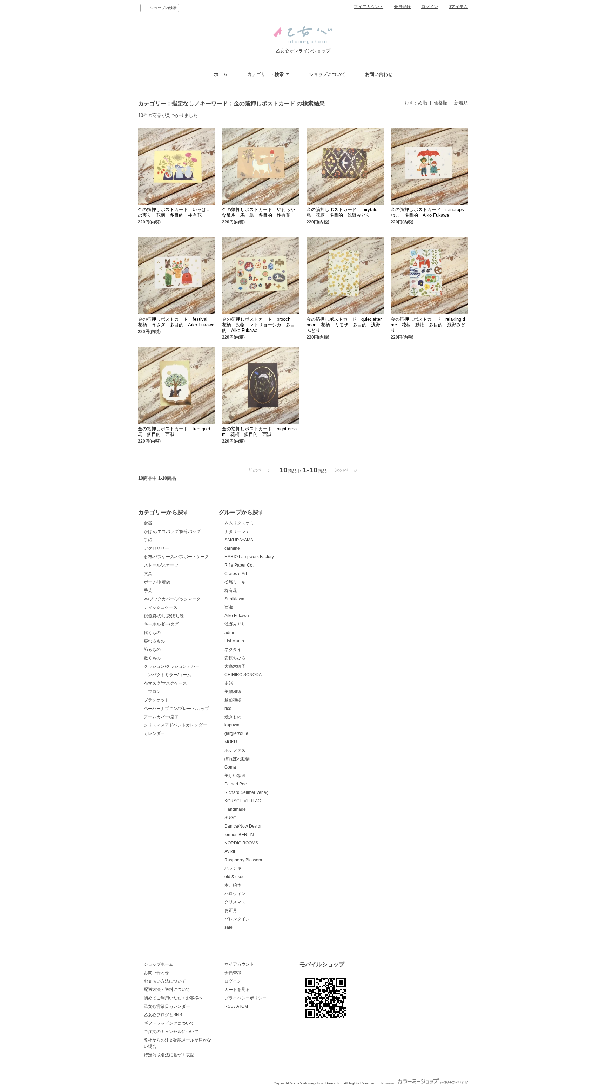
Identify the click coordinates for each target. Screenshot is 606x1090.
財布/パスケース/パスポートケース (176, 556)
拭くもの (152, 632)
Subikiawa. (234, 598)
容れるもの (154, 641)
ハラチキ (232, 868)
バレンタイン (237, 918)
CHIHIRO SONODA (243, 674)
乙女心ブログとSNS (163, 1014)
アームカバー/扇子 (161, 716)
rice (227, 708)
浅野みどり (234, 624)
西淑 (228, 607)
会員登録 (402, 6)
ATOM (242, 1006)
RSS (228, 1006)
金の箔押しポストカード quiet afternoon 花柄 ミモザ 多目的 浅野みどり (344, 324)
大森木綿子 (234, 666)
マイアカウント (368, 6)
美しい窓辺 (234, 775)
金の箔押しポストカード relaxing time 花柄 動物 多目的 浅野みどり (428, 324)
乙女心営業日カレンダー (167, 1006)
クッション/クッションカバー (172, 666)
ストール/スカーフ (161, 565)
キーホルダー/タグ (161, 624)
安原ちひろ (234, 657)
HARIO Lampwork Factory (249, 556)
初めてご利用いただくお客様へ (173, 998)
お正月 (230, 910)
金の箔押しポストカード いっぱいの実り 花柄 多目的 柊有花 (174, 212)
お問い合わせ (378, 74)
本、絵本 (232, 885)
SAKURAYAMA (238, 539)
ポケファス (234, 750)
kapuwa (232, 725)
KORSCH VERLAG (242, 800)
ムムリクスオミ (239, 523)
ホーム (221, 74)
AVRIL (230, 851)
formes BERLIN (239, 834)
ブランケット (156, 700)
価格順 (440, 102)
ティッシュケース (160, 607)
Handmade (235, 809)
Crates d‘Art (235, 573)
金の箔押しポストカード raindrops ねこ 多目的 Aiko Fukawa (430, 212)
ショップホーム (158, 964)
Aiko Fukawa (236, 615)
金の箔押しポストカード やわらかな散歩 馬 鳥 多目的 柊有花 (258, 212)
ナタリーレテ (237, 531)
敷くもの (152, 657)
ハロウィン (234, 893)
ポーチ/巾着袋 (157, 582)
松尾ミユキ (234, 582)
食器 (148, 523)
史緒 (228, 683)
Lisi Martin (234, 641)
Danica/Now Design (243, 826)
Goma (230, 767)
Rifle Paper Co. (239, 565)
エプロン (152, 691)
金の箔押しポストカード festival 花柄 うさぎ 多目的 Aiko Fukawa (176, 321)
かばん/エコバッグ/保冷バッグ (172, 531)
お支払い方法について (165, 981)
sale (228, 927)
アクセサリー (156, 548)
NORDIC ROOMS (241, 843)
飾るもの (152, 649)
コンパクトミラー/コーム (167, 674)
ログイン (429, 6)
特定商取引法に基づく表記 (169, 1054)
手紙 (148, 539)
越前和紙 (232, 700)
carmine (232, 548)
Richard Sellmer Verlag (246, 792)
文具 (148, 573)
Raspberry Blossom (243, 859)
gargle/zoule (236, 733)
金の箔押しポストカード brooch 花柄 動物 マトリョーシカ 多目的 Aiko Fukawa (258, 324)
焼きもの (232, 716)
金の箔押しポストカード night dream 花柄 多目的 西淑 (259, 431)
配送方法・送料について (167, 989)
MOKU (230, 741)
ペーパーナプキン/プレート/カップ (176, 708)
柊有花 (230, 590)
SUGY (230, 817)
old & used (234, 876)
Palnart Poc (235, 784)
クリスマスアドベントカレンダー (175, 725)
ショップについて (327, 74)
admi (229, 632)
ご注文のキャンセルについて (171, 1031)
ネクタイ (232, 649)
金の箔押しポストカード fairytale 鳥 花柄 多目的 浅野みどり (344, 212)
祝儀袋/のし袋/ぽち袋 (164, 615)
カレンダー (154, 733)
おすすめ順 (415, 102)
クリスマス (234, 902)
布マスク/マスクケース (165, 683)
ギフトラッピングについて (169, 1023)
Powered (389, 1083)
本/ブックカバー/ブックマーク (172, 598)
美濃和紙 (232, 691)
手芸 (148, 590)
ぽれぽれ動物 (237, 758)
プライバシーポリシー (245, 998)
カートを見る (237, 989)
